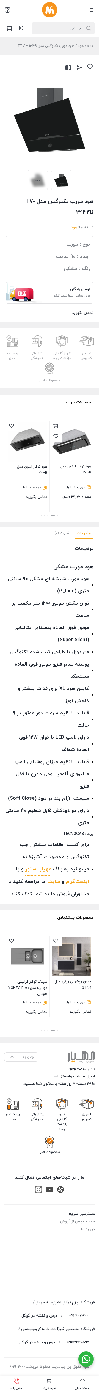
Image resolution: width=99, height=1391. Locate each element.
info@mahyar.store (69, 1076)
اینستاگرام (77, 881)
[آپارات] (60, 1189)
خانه (90, 46)
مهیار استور (38, 869)
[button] (57, 515)
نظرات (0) (61, 533)
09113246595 (78, 1342)
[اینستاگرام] (38, 1189)
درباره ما (88, 1229)
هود (81, 46)
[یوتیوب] (49, 1189)
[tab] (84, 533)
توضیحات (84, 533)
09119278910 (77, 1069)
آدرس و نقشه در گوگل (40, 1315)
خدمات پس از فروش (77, 1221)
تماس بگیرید (32, 482)
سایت (53, 881)
